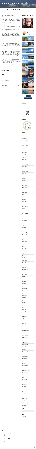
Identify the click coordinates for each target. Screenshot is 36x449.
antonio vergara (24, 178)
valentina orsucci (25, 403)
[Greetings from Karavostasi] (31, 91)
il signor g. (23, 276)
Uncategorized (6, 80)
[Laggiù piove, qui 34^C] (31, 50)
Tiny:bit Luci (6, 434)
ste (22, 391)
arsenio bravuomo (25, 180)
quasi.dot (23, 363)
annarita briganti (24, 166)
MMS (3, 74)
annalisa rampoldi (25, 164)
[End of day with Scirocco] (25, 62)
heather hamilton (25, 274)
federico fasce (24, 241)
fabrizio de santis (24, 239)
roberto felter (24, 368)
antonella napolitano (25, 169)
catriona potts (24, 192)
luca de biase (24, 300)
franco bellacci (24, 248)
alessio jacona (24, 150)
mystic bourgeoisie (25, 351)
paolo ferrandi (24, 358)
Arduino (4, 431)
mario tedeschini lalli (25, 328)
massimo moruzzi (25, 335)
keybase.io (24, 103)
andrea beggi (24, 157)
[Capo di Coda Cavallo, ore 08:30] (25, 50)
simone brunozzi (24, 384)
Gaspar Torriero (10, 15)
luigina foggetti (24, 311)
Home (3, 9)
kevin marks (24, 281)
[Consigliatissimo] (31, 74)
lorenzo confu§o (24, 295)
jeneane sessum (24, 279)
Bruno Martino (16, 20)
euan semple (24, 237)
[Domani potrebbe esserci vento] (25, 85)
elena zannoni (24, 234)
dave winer (24, 218)
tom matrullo (24, 400)
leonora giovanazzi (25, 288)
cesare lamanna (24, 194)
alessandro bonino (25, 145)
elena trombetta (24, 232)
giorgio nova (24, 265)
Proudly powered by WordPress (6, 446)
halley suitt (24, 272)
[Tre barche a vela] (25, 56)
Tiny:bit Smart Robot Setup (7, 433)
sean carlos (24, 375)
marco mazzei (24, 326)
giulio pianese (24, 267)
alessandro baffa (24, 143)
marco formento (24, 325)
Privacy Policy (24, 416)
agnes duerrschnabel (25, 136)
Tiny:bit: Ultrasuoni (7, 438)
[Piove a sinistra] (25, 44)
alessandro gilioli (24, 147)
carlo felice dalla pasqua (26, 190)
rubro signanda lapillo (25, 370)
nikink (23, 354)
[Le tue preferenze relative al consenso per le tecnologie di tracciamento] (34, 447)
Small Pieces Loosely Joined (13, 60)
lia (22, 290)
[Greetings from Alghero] (31, 62)
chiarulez (23, 197)
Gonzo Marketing (5, 60)
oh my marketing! (25, 356)
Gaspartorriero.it (12, 3)
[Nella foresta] (25, 80)
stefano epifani (24, 393)
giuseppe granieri (25, 269)
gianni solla (24, 255)
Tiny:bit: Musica (6, 435)
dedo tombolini (24, 225)
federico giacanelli (25, 243)
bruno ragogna (24, 187)
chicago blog (24, 199)
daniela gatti (24, 215)
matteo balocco (24, 337)
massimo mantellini (25, 332)
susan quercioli (24, 396)
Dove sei (18, 9)
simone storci (24, 386)
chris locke (24, 201)
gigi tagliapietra (24, 258)
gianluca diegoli (24, 251)
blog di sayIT (24, 183)
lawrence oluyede (25, 286)
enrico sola (24, 236)
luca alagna (24, 297)
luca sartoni (24, 304)
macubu (23, 314)
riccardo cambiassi (25, 365)
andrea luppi (24, 161)
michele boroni (24, 347)
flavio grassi (24, 246)
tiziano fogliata (24, 398)
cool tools (23, 211)
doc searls (23, 229)
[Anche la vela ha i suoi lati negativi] (31, 80)
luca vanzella (24, 307)
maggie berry (24, 318)
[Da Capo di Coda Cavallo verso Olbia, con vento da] (25, 38)
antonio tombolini (25, 176)
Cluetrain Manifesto (15, 59)
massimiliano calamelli (25, 330)
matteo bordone (24, 339)
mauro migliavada (25, 346)
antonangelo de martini (25, 168)
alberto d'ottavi (24, 138)
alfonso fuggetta (24, 154)
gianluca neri (24, 253)
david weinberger (25, 222)
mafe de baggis (24, 316)
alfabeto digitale (24, 152)
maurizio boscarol (25, 344)
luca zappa (24, 309)
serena (23, 377)
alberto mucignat (25, 140)
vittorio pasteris (24, 405)
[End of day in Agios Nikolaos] (31, 85)
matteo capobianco (25, 340)
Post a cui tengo (9, 9)
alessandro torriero (25, 148)
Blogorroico (12, 22)
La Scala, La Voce (5, 71)
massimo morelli (24, 333)
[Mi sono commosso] (25, 68)
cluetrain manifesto (25, 204)
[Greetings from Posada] (31, 56)
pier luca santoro (24, 361)
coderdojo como (24, 208)
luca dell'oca (24, 302)
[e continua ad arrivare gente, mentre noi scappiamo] (31, 44)
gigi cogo (23, 257)
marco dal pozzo (24, 321)
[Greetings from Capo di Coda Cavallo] (25, 74)
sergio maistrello (24, 379)
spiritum (23, 389)
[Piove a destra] (31, 38)
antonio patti (24, 173)
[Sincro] (25, 91)
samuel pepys (24, 372)
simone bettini (24, 382)
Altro (14, 9)
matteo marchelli (25, 342)
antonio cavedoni (25, 171)
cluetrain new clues (25, 206)
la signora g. (24, 283)
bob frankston (24, 185)
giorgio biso (24, 262)
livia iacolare (24, 293)
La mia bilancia (5, 439)
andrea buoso (24, 159)
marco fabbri (24, 323)
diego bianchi (24, 227)
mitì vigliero (24, 349)
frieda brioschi (24, 250)
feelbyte (23, 244)
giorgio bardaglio (24, 260)
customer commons (25, 213)
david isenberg (24, 220)
